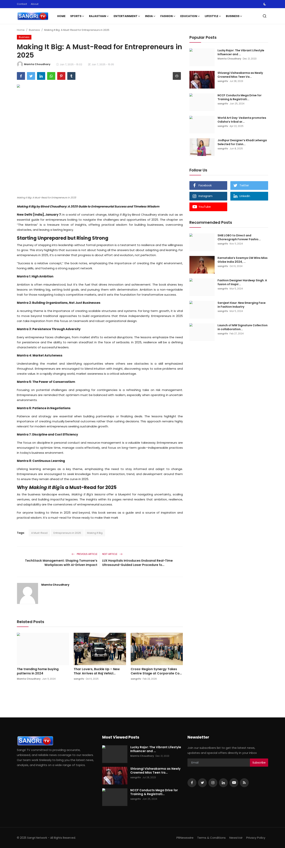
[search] (264, 16)
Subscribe (259, 762)
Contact (22, 4)
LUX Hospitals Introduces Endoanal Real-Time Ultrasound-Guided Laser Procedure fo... (137, 563)
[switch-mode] (265, 4)
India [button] (149, 16)
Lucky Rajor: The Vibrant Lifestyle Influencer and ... (241, 52)
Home (61, 16)
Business (34, 30)
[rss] (244, 782)
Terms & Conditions (211, 838)
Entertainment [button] (125, 16)
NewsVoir (236, 838)
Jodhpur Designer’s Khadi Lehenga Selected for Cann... (242, 142)
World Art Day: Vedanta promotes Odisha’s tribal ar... (242, 120)
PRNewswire (184, 838)
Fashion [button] (166, 16)
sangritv (79, 678)
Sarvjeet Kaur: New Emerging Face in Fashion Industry (242, 305)
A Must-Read (39, 533)
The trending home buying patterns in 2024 (38, 671)
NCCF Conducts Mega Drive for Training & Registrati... (240, 97)
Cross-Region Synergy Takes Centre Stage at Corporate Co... (156, 671)
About (34, 4)
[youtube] (233, 782)
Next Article (110, 554)
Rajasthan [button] (97, 16)
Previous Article (86, 554)
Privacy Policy (255, 838)
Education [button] (188, 16)
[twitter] (202, 782)
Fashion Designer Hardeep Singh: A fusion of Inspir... (242, 282)
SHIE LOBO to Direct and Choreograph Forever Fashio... (239, 237)
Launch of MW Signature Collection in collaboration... (243, 327)
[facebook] (191, 782)
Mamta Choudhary (55, 585)
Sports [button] (75, 16)
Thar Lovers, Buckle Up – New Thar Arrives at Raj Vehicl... (97, 671)
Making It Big (95, 533)
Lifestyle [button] (211, 16)
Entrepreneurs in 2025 (67, 533)
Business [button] (232, 16)
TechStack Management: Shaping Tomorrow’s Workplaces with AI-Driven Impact (61, 563)
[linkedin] (223, 782)
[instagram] (212, 782)
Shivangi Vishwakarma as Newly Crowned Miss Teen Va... (240, 75)
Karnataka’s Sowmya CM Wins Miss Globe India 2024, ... (243, 260)
